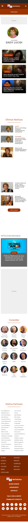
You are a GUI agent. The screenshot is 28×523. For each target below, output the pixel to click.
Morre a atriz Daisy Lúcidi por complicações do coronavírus (20, 130)
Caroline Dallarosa (19, 434)
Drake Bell (17, 423)
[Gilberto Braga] (23, 329)
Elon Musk (17, 417)
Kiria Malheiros (5, 411)
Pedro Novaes (18, 446)
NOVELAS (3, 460)
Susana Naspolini (19, 429)
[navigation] (2, 6)
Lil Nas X (16, 436)
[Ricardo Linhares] (4, 342)
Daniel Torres (18, 444)
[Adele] (14, 356)
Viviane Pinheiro (5, 419)
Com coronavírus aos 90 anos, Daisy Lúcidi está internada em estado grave (20, 140)
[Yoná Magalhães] (23, 369)
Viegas (3, 450)
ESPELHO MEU (5, 472)
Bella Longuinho (18, 442)
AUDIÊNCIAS (17, 463)
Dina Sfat (3, 442)
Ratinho (3, 429)
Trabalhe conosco (14, 499)
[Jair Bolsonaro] (23, 342)
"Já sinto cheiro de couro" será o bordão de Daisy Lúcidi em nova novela (20, 185)
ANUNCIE (14, 491)
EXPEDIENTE (14, 487)
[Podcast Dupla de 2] (16, 508)
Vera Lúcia (17, 432)
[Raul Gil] (23, 356)
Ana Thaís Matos (6, 415)
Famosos (14, 12)
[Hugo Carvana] (14, 369)
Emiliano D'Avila (18, 450)
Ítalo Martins (4, 417)
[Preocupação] (7, 139)
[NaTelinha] (13, 6)
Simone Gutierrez (6, 444)
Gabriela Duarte (18, 448)
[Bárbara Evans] (4, 356)
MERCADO (16, 466)
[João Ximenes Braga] (14, 342)
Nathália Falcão (18, 440)
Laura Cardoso (5, 434)
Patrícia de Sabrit (6, 440)
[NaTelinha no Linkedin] (11, 508)
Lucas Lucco (17, 421)
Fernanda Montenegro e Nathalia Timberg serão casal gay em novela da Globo (20, 198)
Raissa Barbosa (18, 427)
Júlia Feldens (17, 415)
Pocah (16, 413)
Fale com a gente (14, 496)
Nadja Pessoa (5, 413)
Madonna (4, 375)
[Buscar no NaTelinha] (26, 6)
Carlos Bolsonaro (6, 421)
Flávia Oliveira (5, 423)
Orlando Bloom (5, 448)
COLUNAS (3, 466)
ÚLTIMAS (3, 458)
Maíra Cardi (4, 432)
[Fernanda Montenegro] (4, 329)
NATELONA (17, 469)
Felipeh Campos (18, 438)
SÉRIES (3, 469)
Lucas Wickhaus (5, 425)
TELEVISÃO (17, 458)
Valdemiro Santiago (6, 436)
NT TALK (3, 463)
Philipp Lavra (5, 446)
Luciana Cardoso (19, 425)
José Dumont (5, 427)
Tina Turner (17, 411)
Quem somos (14, 484)
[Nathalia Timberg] (14, 329)
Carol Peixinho (5, 438)
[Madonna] (4, 369)
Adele (14, 361)
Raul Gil (23, 361)
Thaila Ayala (17, 419)
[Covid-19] (7, 129)
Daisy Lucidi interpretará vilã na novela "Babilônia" (21, 149)
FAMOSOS (16, 460)
